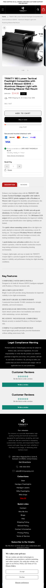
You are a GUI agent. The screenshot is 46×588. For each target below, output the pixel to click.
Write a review (23, 385)
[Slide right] (27, 70)
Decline (22, 577)
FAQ (23, 519)
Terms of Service (23, 536)
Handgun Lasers (23, 488)
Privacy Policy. (11, 566)
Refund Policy (23, 526)
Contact (23, 508)
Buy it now (23, 120)
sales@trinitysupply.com (25, 471)
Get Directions (25, 462)
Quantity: (8, 162)
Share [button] (9, 170)
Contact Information (23, 529)
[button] (2, 9)
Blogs (23, 515)
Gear (23, 481)
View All (23, 498)
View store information (15, 156)
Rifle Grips (23, 495)
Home (4, 16)
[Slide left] (18, 70)
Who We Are (23, 512)
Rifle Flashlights (23, 491)
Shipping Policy (23, 522)
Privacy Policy (23, 533)
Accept (22, 571)
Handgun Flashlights (23, 484)
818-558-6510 (25, 467)
